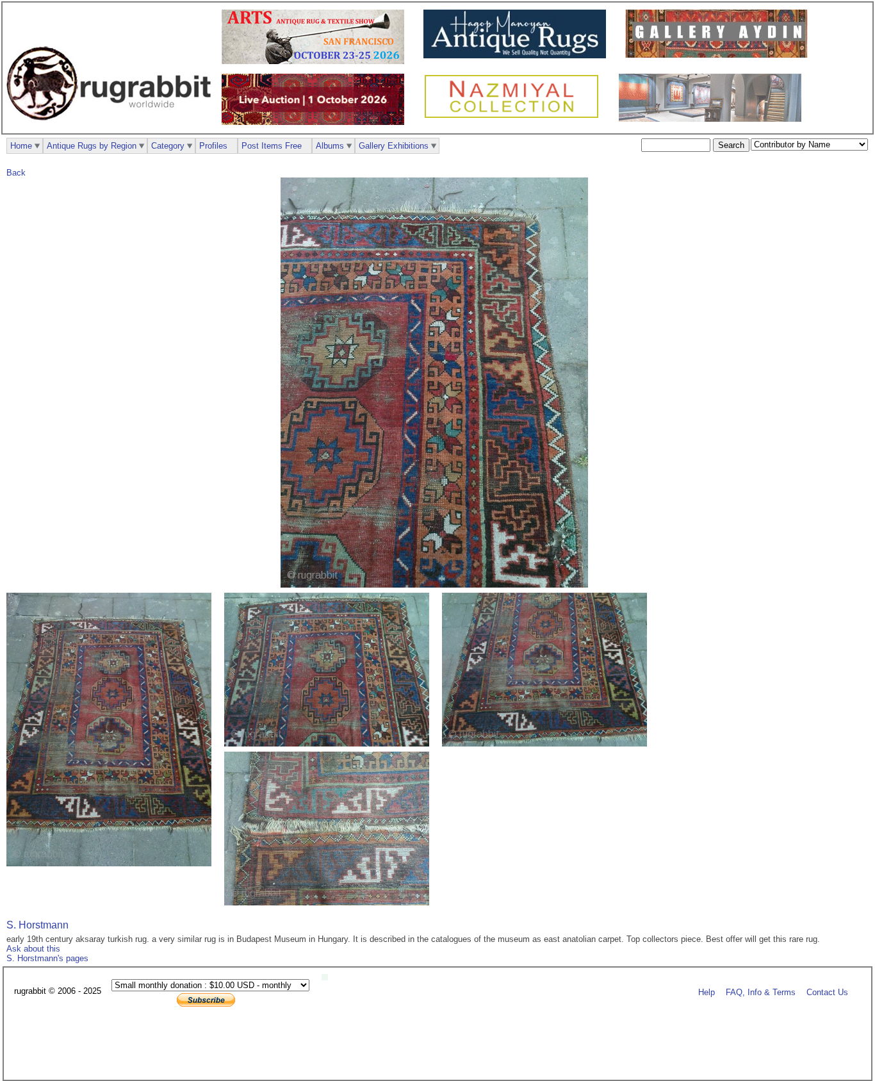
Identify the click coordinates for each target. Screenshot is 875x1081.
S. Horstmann (37, 925)
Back (16, 172)
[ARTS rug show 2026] (316, 61)
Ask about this (33, 948)
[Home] (112, 127)
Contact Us (827, 991)
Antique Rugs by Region (91, 146)
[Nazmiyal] (514, 116)
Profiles (213, 146)
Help (706, 991)
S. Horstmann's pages (47, 958)
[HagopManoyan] (517, 55)
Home (21, 146)
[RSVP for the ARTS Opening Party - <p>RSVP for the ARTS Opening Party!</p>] (328, 977)
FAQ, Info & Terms (761, 991)
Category (167, 146)
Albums (330, 146)
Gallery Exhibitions (394, 146)
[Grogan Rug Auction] (316, 122)
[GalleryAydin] (719, 55)
